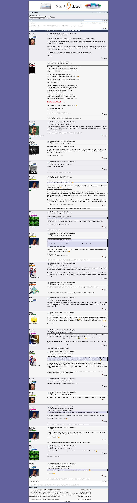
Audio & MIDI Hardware (37, 490)
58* (54, 292)
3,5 (78, 292)
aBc (30, 62)
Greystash (32, 121)
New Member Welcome (37, 493)
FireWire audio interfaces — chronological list (52, 490)
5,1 (88, 292)
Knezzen (31, 176)
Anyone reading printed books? (49, 489)
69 (59, 292)
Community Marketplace (37, 499)
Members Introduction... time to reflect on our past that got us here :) (57, 493)
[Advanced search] (82, 20)
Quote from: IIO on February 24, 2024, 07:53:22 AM (59, 238)
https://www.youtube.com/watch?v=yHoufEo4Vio (59, 189)
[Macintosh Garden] (30, 190)
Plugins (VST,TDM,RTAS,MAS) (35, 492)
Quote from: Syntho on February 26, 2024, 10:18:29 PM (60, 356)
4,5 (86, 292)
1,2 (68, 292)
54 (51, 292)
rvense (57, 499)
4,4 (85, 292)
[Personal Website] (30, 138)
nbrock (75, 493)
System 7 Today (75, 208)
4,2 (83, 292)
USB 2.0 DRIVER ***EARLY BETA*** (51, 496)
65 (56, 292)
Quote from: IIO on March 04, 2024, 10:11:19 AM (58, 468)
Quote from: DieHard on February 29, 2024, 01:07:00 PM (60, 410)
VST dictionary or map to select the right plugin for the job (55, 492)
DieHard (31, 33)
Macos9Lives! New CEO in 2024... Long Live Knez (63, 33)
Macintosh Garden (86, 208)
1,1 (66, 292)
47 (50, 292)
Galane (61, 496)
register (38, 15)
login (34, 15)
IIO (30, 212)
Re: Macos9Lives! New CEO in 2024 (59, 62)
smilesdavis (32, 282)
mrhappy (31, 312)
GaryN (31, 141)
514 (62, 292)
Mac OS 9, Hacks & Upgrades (35, 495)
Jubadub (31, 263)
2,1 (70, 292)
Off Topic (40, 489)
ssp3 (30, 161)
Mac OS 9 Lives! (68, 208)
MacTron (31, 330)
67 (57, 292)
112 (60, 292)
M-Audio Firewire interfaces (48, 499)
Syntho (31, 297)
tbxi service (45, 497)
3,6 (80, 292)
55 (53, 292)
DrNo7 (70, 492)
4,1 (81, 292)
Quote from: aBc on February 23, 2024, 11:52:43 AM (59, 180)
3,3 (75, 292)
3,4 (76, 292)
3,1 (73, 292)
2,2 (71, 292)
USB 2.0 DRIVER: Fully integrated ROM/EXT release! (54, 495)
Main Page (33, 23)
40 (48, 292)
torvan (59, 489)
